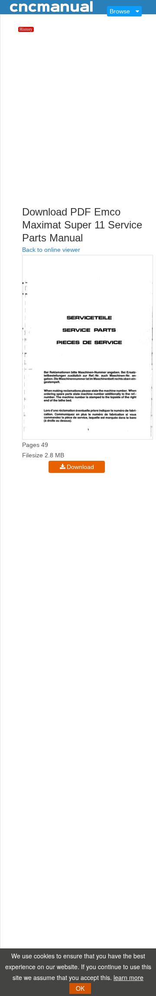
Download (80, 466)
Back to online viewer (51, 249)
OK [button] (80, 988)
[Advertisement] (78, 124)
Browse (120, 11)
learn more (128, 977)
